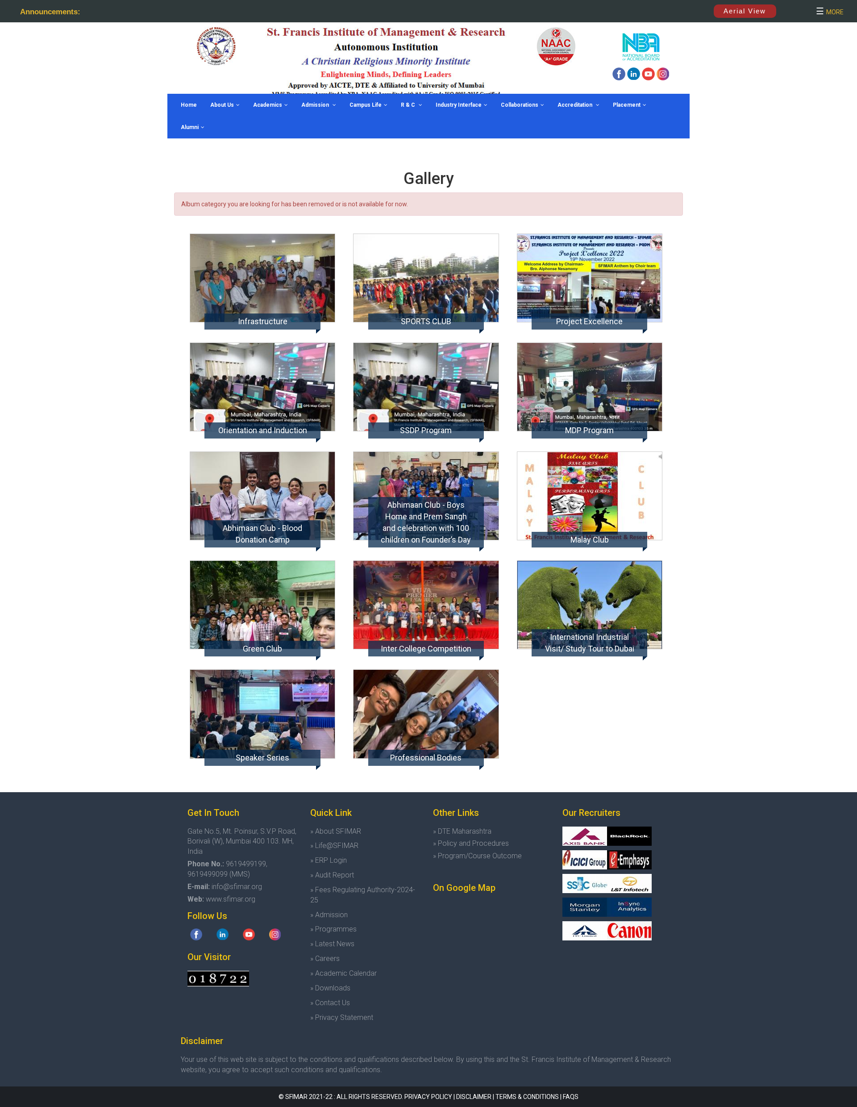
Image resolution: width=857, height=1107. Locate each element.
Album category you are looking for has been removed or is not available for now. (294, 204)
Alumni (190, 127)
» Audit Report (332, 875)
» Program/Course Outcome (477, 856)
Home (189, 105)
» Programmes (333, 929)
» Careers (325, 958)
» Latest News (332, 944)
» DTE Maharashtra (462, 831)
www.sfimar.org (230, 899)
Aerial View (745, 11)
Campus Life (365, 105)
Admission (315, 105)
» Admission (329, 915)
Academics (267, 105)
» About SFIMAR (335, 831)
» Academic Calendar (343, 973)
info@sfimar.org (237, 886)
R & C (408, 105)
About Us (222, 105)
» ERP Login (328, 860)
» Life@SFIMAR (334, 845)
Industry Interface (459, 105)
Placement (627, 105)
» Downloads (330, 988)
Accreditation (575, 105)
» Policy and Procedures (471, 843)
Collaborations (519, 105)
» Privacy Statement (341, 1017)
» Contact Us (330, 1002)
